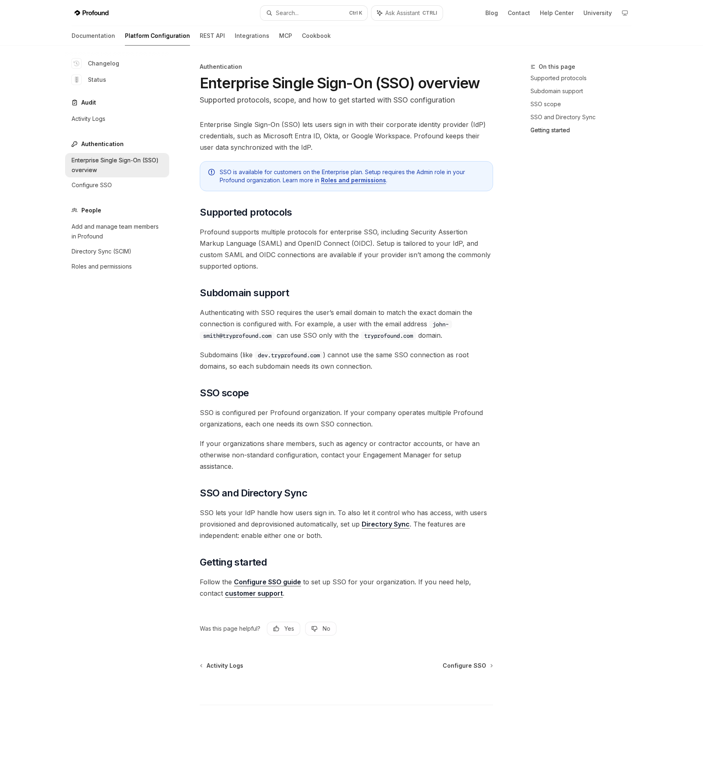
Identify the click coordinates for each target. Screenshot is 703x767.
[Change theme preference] (624, 13)
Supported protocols (559, 77)
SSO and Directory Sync (563, 117)
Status (97, 79)
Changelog (103, 63)
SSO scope (546, 104)
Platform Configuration (157, 35)
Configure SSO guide (267, 582)
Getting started (550, 130)
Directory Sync (386, 524)
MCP (285, 35)
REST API (212, 35)
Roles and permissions (353, 180)
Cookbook (316, 35)
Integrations (252, 35)
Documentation (93, 35)
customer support (254, 593)
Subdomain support (557, 90)
